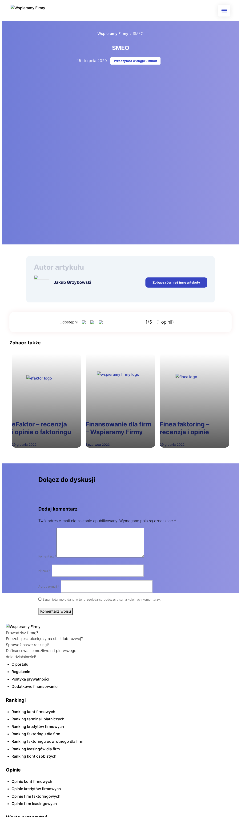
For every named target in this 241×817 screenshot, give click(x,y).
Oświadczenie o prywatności (57, 430)
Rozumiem (191, 445)
